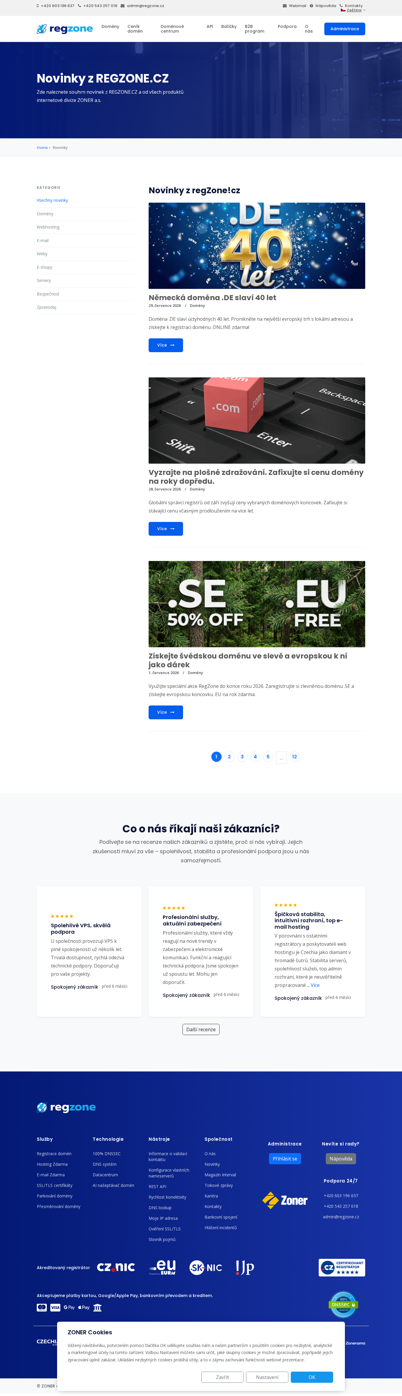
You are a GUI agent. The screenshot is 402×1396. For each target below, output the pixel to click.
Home (42, 147)
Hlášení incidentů (221, 1227)
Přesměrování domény (58, 1206)
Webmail (297, 6)
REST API (157, 1186)
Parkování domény (54, 1196)
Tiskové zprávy (219, 1185)
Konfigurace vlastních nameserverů (169, 1173)
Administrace (344, 29)
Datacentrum (105, 1174)
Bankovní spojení (221, 1217)
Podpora (287, 26)
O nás (309, 28)
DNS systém (105, 1164)
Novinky (212, 1164)
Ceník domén (135, 28)
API (210, 26)
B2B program (254, 28)
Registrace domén (54, 1153)
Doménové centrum (172, 28)
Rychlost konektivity (167, 1197)
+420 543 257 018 (100, 6)
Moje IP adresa (163, 1218)
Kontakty (354, 6)
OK (312, 1377)
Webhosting (48, 227)
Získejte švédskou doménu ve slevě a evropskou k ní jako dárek (248, 660)
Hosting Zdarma (52, 1164)
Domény (110, 26)
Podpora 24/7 (341, 1181)
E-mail (43, 240)
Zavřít (222, 1377)
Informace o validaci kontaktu (168, 1156)
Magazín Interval (220, 1174)
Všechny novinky (52, 200)
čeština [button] (354, 10)
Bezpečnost (48, 294)
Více (162, 345)
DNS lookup (160, 1207)
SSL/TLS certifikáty (54, 1185)
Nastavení (267, 1377)
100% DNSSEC (107, 1153)
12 (294, 756)
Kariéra (211, 1196)
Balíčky (229, 26)
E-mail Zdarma (51, 1174)
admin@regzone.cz (145, 6)
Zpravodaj (46, 307)
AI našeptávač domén (113, 1185)
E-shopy (44, 267)
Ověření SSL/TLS (165, 1229)
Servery (44, 280)
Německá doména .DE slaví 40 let (212, 298)
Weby (42, 253)
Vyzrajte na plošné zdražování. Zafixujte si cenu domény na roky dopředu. (256, 476)
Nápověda (325, 6)
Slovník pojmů (162, 1239)
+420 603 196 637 (57, 6)
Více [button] (313, 985)
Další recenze (201, 1029)
